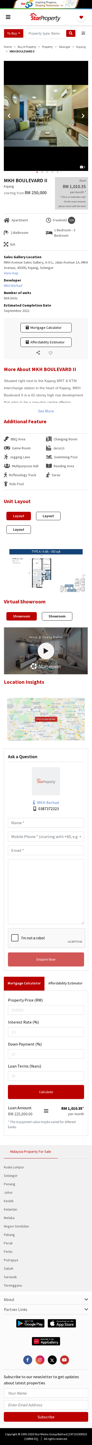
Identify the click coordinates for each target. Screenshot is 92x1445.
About (9, 1299)
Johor (8, 1192)
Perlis (8, 1251)
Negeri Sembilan (16, 1226)
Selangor (11, 1175)
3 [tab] (47, 172)
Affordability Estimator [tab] (65, 983)
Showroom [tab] (21, 616)
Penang (9, 1184)
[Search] (70, 33)
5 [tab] (57, 172)
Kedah (9, 1201)
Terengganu (13, 1285)
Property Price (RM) (25, 1000)
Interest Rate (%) (23, 1022)
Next (83, 115)
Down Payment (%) (25, 1044)
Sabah (8, 1268)
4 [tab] (52, 172)
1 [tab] (37, 172)
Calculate (46, 1092)
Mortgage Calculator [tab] (24, 983)
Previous (9, 115)
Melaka (9, 1217)
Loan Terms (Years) (24, 1066)
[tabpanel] (46, 116)
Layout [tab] (18, 516)
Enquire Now (46, 959)
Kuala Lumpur (14, 1167)
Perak (8, 1243)
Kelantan (10, 1209)
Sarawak (10, 1277)
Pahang (9, 1234)
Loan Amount (20, 1107)
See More (46, 411)
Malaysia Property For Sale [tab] (30, 1151)
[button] (14, 33)
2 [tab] (42, 172)
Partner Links (15, 1309)
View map (11, 273)
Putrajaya (11, 1260)
